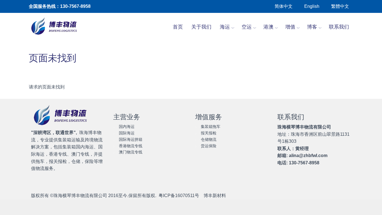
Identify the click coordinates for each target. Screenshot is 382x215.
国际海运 (127, 133)
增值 (290, 27)
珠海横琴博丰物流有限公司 (80, 195)
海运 (225, 27)
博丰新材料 (215, 195)
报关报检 (208, 133)
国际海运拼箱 (130, 139)
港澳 (268, 27)
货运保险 (208, 146)
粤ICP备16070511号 (179, 195)
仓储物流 (208, 139)
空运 (247, 27)
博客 (312, 27)
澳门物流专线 (130, 152)
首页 (178, 27)
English (311, 6)
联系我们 (339, 27)
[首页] (57, 27)
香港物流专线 (130, 146)
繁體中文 (340, 6)
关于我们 (201, 27)
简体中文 (284, 6)
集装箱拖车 (210, 126)
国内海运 (127, 126)
